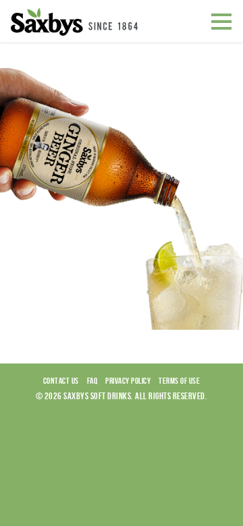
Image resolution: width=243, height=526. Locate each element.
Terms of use (179, 381)
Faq (92, 381)
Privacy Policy (128, 381)
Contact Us (61, 381)
